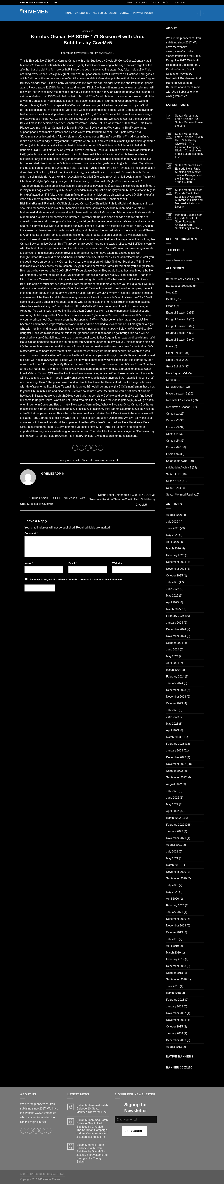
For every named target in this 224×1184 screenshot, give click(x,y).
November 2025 (176, 568)
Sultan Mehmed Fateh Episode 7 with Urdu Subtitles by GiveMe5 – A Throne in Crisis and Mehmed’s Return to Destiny (189, 198)
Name (28, 563)
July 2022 (172, 791)
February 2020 (175, 905)
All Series (100, 13)
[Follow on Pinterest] (48, 1131)
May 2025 (172, 595)
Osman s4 (172, 433)
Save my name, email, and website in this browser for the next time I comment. (76, 579)
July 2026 (172, 521)
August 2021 (174, 844)
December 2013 (176, 1040)
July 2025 (172, 582)
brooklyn (169, 260)
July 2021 (172, 851)
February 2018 (175, 999)
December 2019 (176, 918)
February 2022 (175, 824)
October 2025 (174, 575)
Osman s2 (172, 420)
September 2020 (176, 878)
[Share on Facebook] (75, 448)
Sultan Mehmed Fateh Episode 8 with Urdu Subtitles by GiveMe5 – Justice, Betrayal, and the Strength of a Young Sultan (189, 173)
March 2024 (173, 669)
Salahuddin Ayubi (177, 460)
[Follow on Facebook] (189, 2)
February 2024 (175, 676)
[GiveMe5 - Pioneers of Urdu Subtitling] (37, 13)
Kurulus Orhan (175, 386)
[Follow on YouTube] (202, 2)
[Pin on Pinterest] (94, 448)
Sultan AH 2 (173, 480)
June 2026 (172, 528)
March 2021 (173, 864)
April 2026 (172, 541)
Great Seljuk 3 (175, 366)
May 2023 (172, 723)
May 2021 (172, 858)
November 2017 (176, 1013)
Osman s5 (172, 440)
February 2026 (175, 555)
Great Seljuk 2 (175, 359)
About (129, 2)
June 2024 (172, 649)
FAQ (165, 2)
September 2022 (176, 777)
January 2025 (174, 622)
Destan (170, 299)
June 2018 (172, 986)
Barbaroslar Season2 (179, 285)
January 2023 (174, 750)
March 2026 (173, 548)
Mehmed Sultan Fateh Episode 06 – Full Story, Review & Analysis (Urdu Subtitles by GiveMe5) (188, 221)
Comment (30, 533)
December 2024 (176, 629)
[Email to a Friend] (88, 448)
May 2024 (172, 656)
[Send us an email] (199, 2)
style (183, 260)
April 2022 (172, 811)
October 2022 (174, 770)
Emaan (170, 305)
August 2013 (174, 1046)
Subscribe (134, 1131)
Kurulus (171, 379)
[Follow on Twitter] (195, 2)
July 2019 (172, 939)
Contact (155, 2)
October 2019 (174, 932)
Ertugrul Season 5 (177, 339)
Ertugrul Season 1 (177, 312)
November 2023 (176, 696)
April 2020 (172, 898)
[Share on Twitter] (81, 448)
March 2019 (173, 952)
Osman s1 (172, 413)
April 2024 (172, 662)
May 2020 (172, 892)
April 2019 (172, 945)
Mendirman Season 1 (179, 406)
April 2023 (172, 730)
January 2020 (174, 912)
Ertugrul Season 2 (177, 319)
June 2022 (172, 797)
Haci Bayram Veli (177, 373)
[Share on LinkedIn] (100, 448)
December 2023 (176, 689)
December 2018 (176, 966)
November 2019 (176, 925)
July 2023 (172, 710)
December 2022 (176, 757)
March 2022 (173, 817)
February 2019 (175, 959)
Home (68, 13)
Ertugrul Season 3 (177, 326)
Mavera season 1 (176, 393)
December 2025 (176, 561)
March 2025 (173, 609)
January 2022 (174, 831)
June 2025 (172, 588)
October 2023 (174, 703)
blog (169, 292)
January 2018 (174, 1006)
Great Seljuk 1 (175, 353)
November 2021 (176, 838)
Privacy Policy (143, 13)
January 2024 (174, 683)
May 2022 (172, 804)
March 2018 (173, 992)
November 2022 (176, 763)
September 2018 (176, 979)
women (189, 260)
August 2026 (174, 514)
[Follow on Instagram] (192, 2)
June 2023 (172, 716)
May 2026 (172, 535)
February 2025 (175, 615)
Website (117, 563)
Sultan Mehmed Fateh (180, 494)
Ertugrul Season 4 (177, 332)
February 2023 (175, 743)
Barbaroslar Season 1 (179, 279)
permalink (113, 460)
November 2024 (176, 636)
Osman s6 (87, 31)
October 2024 (174, 642)
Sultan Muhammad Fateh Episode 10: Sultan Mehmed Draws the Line (189, 120)
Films (169, 346)
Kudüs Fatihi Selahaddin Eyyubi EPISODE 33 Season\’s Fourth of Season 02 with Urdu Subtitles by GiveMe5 (122, 499)
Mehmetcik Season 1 (179, 400)
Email (72, 563)
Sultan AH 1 (173, 474)
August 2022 (174, 784)
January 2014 (174, 1033)
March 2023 (173, 737)
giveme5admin (106, 53)
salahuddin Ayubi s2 (178, 467)
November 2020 (176, 871)
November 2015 (176, 1019)
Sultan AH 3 (173, 487)
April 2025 (172, 602)
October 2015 (174, 1026)
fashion (177, 260)
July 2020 (172, 885)
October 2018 (174, 972)
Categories (141, 2)
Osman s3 (172, 427)
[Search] (61, 13)
